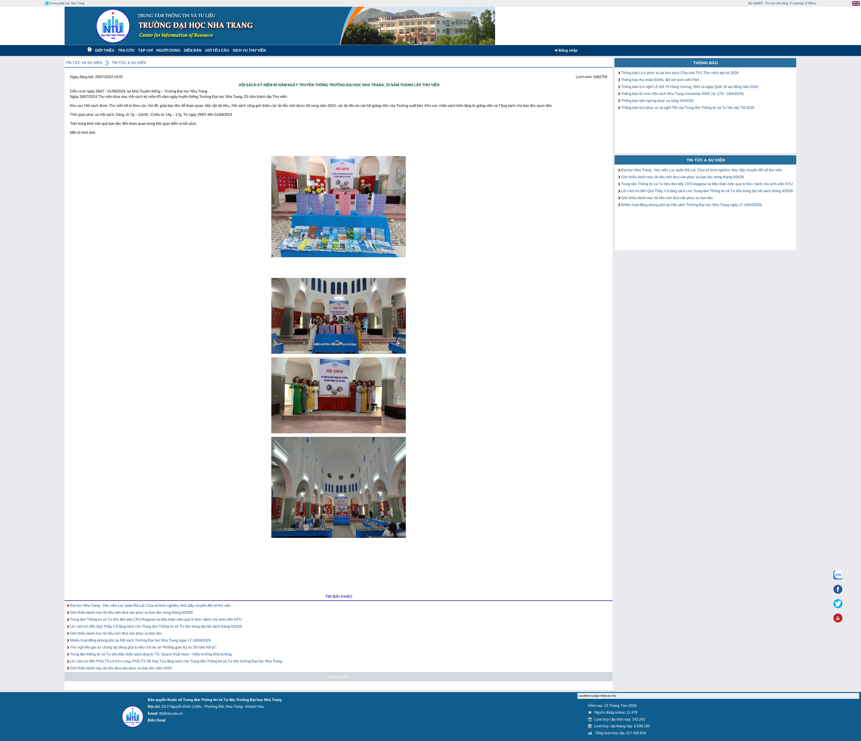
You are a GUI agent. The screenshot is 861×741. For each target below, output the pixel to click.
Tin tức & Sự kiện (129, 63)
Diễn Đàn (193, 50)
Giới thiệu (104, 50)
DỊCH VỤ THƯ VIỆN (248, 50)
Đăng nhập (568, 50)
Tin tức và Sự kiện (84, 63)
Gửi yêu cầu (217, 50)
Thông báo (705, 63)
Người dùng (167, 50)
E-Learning (797, 3)
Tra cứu (126, 50)
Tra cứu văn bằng (776, 3)
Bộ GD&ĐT (755, 3)
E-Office (810, 3)
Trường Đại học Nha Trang (66, 3)
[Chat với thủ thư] (837, 574)
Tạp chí (145, 50)
